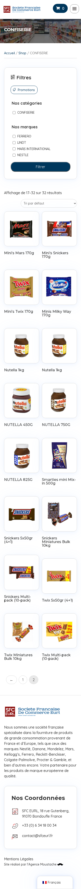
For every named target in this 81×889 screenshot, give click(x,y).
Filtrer (40, 167)
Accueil (9, 53)
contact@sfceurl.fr (37, 835)
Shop (22, 53)
